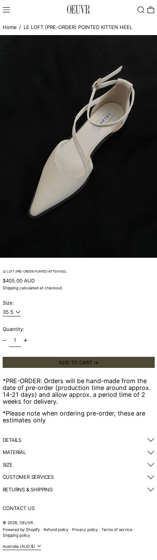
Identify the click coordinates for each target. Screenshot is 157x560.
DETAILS (12, 440)
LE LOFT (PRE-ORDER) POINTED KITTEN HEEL (78, 27)
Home (10, 27)
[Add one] (25, 340)
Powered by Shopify (21, 529)
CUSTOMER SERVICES (28, 477)
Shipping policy (16, 535)
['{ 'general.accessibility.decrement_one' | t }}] (4, 340)
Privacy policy (85, 529)
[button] (141, 10)
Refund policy (56, 529)
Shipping (10, 288)
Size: (8, 302)
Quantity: (13, 329)
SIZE (8, 464)
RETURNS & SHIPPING (28, 489)
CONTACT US (19, 508)
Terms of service (116, 529)
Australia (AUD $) (19, 546)
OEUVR (26, 522)
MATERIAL (14, 452)
